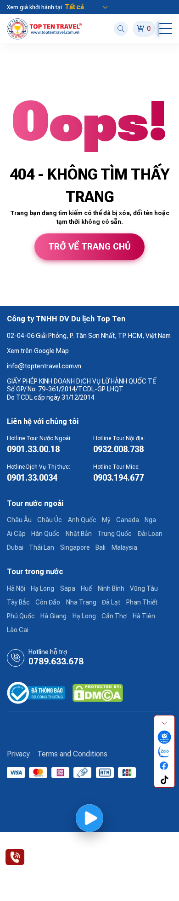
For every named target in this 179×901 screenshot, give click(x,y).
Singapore (75, 547)
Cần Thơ (114, 616)
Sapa (67, 588)
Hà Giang (53, 616)
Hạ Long (42, 588)
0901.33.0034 (32, 477)
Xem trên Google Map (38, 351)
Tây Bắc (18, 602)
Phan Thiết (141, 602)
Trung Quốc (114, 533)
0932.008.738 (118, 449)
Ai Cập (16, 533)
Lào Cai (17, 630)
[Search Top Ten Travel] (121, 29)
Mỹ (106, 519)
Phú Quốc (21, 616)
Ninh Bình (111, 588)
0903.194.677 (118, 477)
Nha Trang (81, 602)
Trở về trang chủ (89, 247)
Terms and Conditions (72, 754)
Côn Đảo (47, 602)
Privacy (18, 754)
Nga (150, 519)
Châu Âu (19, 519)
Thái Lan (41, 547)
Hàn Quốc (45, 533)
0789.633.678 (56, 662)
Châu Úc (49, 519)
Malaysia (124, 547)
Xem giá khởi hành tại (34, 7)
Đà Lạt (111, 602)
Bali (100, 547)
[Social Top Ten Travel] (164, 737)
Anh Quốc (82, 519)
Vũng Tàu (144, 588)
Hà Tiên (144, 616)
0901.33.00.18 (33, 449)
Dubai (15, 547)
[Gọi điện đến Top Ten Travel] (15, 857)
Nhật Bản (79, 533)
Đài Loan (150, 533)
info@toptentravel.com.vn (44, 366)
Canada (127, 519)
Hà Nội (16, 588)
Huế (86, 588)
